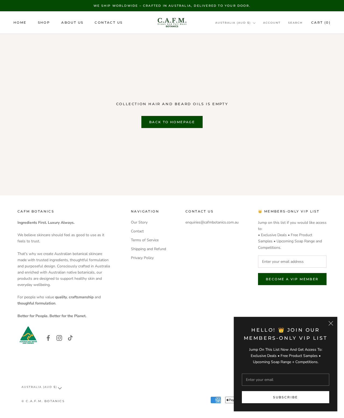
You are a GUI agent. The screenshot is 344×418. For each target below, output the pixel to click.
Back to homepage (172, 122)
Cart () (321, 22)
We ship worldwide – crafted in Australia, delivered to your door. (172, 6)
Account (272, 22)
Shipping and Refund (148, 248)
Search (295, 22)
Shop (44, 23)
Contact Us (109, 23)
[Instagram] (59, 338)
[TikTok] (70, 338)
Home (20, 23)
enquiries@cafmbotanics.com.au (212, 222)
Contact (137, 231)
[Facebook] (48, 338)
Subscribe (285, 397)
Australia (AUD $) (233, 22)
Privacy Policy (142, 257)
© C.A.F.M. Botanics (43, 401)
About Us (72, 23)
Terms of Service (145, 240)
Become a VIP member (292, 279)
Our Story (139, 222)
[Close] (330, 323)
